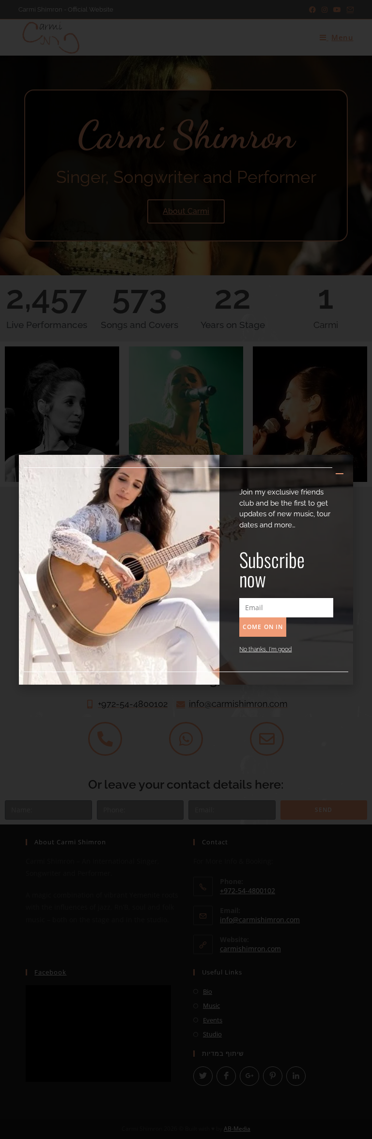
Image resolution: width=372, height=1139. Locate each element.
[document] (186, 569)
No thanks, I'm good (265, 649)
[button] (339, 469)
